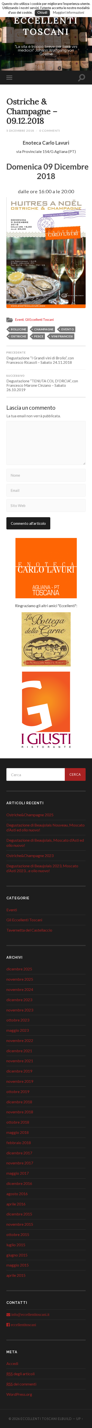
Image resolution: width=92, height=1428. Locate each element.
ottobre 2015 (17, 1234)
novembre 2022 (19, 1040)
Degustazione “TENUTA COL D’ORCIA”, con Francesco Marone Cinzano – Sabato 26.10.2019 (42, 383)
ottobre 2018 (17, 1122)
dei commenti (21, 1384)
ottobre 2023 (17, 1020)
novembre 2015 (19, 1224)
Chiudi (42, 12)
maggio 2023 (17, 1030)
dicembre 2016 (19, 1183)
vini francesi (62, 336)
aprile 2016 (16, 1204)
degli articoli (20, 1373)
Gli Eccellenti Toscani (39, 320)
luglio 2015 (15, 1244)
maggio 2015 (17, 1265)
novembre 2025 (19, 979)
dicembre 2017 (19, 1152)
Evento (67, 329)
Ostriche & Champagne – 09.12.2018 (31, 111)
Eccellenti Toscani (46, 26)
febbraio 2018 (18, 1142)
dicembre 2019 (19, 1071)
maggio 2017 (17, 1173)
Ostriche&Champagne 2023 (29, 855)
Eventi (19, 320)
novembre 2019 (19, 1081)
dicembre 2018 (19, 1101)
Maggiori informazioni (68, 12)
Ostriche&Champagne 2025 (29, 814)
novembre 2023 (19, 1010)
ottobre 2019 (17, 1091)
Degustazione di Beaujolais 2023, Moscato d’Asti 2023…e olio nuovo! (42, 868)
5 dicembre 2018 (20, 130)
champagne (43, 329)
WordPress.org (19, 1394)
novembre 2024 (19, 989)
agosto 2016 (17, 1193)
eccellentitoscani (23, 1325)
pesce (38, 336)
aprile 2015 (16, 1275)
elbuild (65, 1419)
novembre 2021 (19, 1060)
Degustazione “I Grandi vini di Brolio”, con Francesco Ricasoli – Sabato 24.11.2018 (40, 358)
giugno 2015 (16, 1255)
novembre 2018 (19, 1111)
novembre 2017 (19, 1162)
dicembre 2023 (19, 999)
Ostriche (18, 336)
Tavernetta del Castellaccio (29, 930)
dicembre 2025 (19, 968)
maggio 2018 (17, 1132)
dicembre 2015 (19, 1214)
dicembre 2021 (19, 1050)
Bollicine (18, 329)
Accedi (12, 1363)
